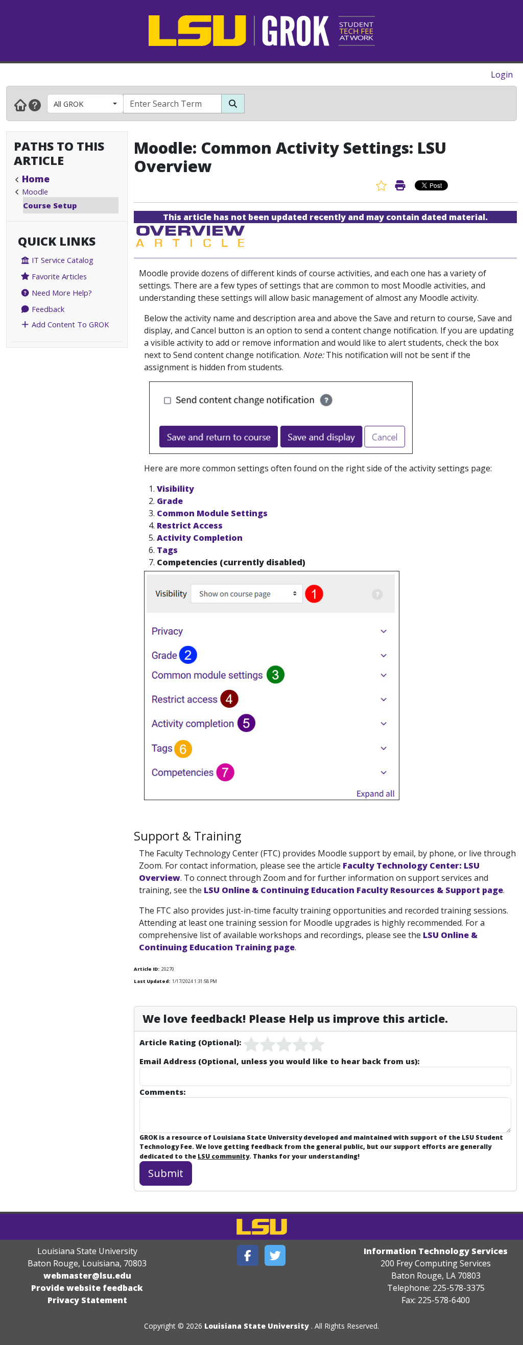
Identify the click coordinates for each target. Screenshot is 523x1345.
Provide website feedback (87, 1287)
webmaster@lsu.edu (87, 1275)
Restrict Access (190, 525)
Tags (167, 550)
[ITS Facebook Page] (247, 1255)
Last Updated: (152, 981)
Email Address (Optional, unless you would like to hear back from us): (279, 1061)
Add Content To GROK (69, 324)
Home (36, 179)
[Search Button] (233, 103)
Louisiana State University (256, 1326)
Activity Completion (200, 537)
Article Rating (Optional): (190, 1042)
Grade (170, 501)
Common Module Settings (212, 513)
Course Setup (50, 205)
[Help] (35, 104)
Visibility (175, 488)
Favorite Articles (58, 276)
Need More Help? (61, 292)
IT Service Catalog (61, 260)
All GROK (68, 104)
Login (502, 74)
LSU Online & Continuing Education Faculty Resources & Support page (353, 890)
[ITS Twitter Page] (275, 1255)
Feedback (47, 309)
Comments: (162, 1092)
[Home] (20, 104)
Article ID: (146, 969)
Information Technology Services (436, 1251)
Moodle (35, 191)
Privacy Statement (87, 1300)
